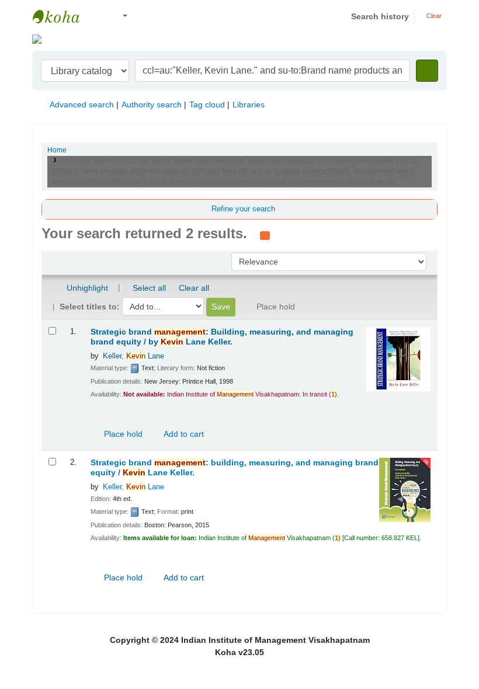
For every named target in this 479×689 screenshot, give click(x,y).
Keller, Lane (133, 356)
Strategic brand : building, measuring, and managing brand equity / (235, 467)
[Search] (427, 71)
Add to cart (183, 434)
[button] (99, 16)
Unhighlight (86, 288)
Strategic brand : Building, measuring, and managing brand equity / (222, 337)
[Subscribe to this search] (265, 235)
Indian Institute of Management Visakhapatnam (62, 16)
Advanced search (82, 104)
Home (57, 150)
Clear (433, 15)
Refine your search (243, 209)
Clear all (194, 288)
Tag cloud (207, 104)
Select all (149, 288)
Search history (380, 16)
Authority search (152, 104)
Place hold (122, 434)
